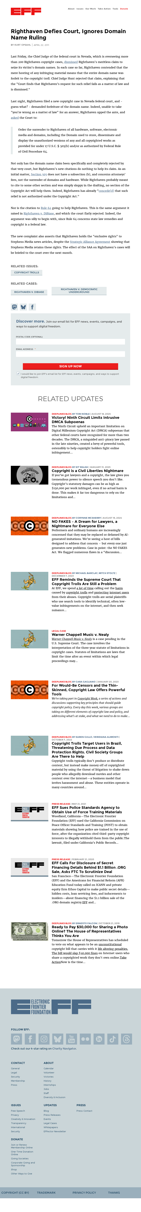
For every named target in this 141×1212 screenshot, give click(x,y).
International (18, 1127)
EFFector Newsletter (55, 1131)
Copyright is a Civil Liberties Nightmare (87, 471)
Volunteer (49, 1072)
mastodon (16, 1039)
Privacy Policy (84, 1192)
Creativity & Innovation (23, 1119)
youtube (71, 1039)
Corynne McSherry (88, 518)
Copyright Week (87, 698)
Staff (46, 1093)
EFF (85, 902)
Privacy (15, 1115)
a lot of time (85, 588)
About (71, 9)
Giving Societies (20, 1158)
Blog (46, 1110)
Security (15, 1076)
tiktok (112, 1039)
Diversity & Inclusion (54, 1097)
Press (14, 1084)
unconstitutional (110, 944)
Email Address (24, 349)
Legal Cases (50, 1123)
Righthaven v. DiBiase (39, 213)
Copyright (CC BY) (15, 1192)
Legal (14, 1072)
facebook (30, 1039)
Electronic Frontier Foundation (26, 12)
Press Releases (52, 1115)
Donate (124, 9)
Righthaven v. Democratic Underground (79, 291)
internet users (119, 592)
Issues (80, 9)
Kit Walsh (82, 467)
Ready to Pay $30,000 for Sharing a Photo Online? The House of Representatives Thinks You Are (90, 931)
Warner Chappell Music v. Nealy (80, 634)
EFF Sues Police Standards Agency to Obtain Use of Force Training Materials (87, 809)
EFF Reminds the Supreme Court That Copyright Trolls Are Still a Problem (86, 581)
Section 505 (39, 174)
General (15, 1068)
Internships (50, 1084)
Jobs (46, 1089)
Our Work (90, 9)
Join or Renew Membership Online (22, 1146)
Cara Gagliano (85, 681)
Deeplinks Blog (62, 414)
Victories (48, 1076)
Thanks (114, 1192)
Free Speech (18, 1110)
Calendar (49, 1068)
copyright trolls (76, 592)
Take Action (104, 9)
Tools (115, 9)
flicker (85, 1039)
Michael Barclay (86, 573)
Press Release (61, 804)
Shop (14, 1169)
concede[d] (106, 191)
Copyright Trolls (26, 272)
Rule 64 (46, 208)
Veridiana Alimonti (105, 737)
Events (47, 1119)
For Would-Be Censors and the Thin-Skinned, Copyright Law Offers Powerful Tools (88, 689)
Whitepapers (51, 1127)
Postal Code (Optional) (29, 336)
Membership (18, 1080)
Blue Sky (57, 1039)
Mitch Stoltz (107, 573)
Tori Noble (83, 414)
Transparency (18, 1123)
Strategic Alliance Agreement (90, 241)
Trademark (46, 1192)
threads (126, 1039)
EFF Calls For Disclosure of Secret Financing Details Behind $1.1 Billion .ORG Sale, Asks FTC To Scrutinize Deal (89, 867)
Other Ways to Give (21, 1173)
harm (119, 588)
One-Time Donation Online (22, 1153)
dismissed (71, 62)
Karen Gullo (84, 737)
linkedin (99, 1039)
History (47, 1080)
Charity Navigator (64, 1048)
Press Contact (84, 1110)
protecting (101, 592)
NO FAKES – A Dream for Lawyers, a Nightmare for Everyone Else (84, 523)
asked (15, 117)
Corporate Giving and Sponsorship (23, 1164)
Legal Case (59, 631)
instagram (44, 1039)
